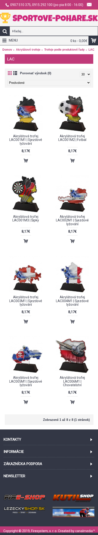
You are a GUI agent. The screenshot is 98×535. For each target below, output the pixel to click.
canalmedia (84, 531)
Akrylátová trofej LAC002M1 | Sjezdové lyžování (72, 220)
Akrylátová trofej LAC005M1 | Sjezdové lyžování (25, 381)
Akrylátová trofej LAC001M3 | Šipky (25, 218)
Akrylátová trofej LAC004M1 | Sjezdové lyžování (72, 300)
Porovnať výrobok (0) (35, 73)
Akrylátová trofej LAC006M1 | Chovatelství (72, 381)
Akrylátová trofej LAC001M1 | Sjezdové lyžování (25, 139)
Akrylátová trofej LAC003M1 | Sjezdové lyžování (25, 300)
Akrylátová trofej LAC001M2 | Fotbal (72, 138)
